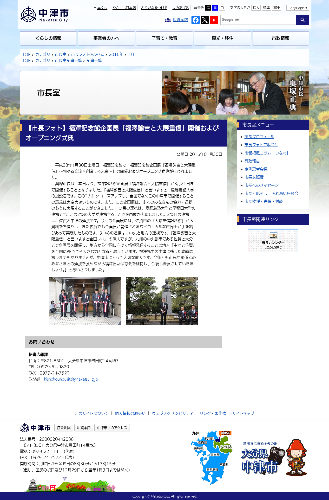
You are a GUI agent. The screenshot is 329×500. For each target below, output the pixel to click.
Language (296, 7)
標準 (266, 7)
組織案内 (84, 427)
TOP (26, 54)
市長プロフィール (259, 137)
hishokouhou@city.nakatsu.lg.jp (71, 379)
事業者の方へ (106, 38)
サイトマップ (243, 413)
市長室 (60, 54)
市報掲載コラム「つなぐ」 (267, 153)
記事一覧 (94, 60)
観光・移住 (222, 38)
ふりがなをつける (154, 8)
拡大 (256, 7)
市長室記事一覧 (68, 60)
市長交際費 (254, 177)
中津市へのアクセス (112, 427)
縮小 (276, 7)
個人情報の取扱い (130, 413)
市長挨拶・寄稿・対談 (263, 201)
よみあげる (180, 8)
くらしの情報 (48, 38)
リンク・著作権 (213, 413)
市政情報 (280, 38)
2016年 (116, 54)
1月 (131, 54)
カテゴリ (42, 54)
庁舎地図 (64, 427)
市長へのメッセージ (261, 185)
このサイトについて (92, 413)
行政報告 (252, 161)
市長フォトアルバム (87, 54)
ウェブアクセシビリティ (172, 413)
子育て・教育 (165, 38)
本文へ (102, 8)
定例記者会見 (256, 169)
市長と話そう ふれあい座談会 (271, 193)
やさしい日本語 (124, 8)
